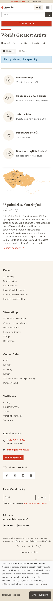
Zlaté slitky (8, 276)
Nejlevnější (34, 43)
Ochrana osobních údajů (29, 546)
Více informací (40, 584)
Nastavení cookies (11, 595)
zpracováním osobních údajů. (35, 503)
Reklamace (9, 341)
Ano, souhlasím (40, 595)
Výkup (6, 336)
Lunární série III (10, 285)
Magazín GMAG (11, 407)
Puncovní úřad (10, 383)
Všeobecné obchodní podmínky (19, 378)
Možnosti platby (11, 327)
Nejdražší (46, 43)
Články (6, 402)
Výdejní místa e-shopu (14, 318)
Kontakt (7, 365)
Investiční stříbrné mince (15, 294)
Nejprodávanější (20, 43)
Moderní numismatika (14, 299)
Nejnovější (5, 43)
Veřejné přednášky (12, 416)
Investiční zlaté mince (14, 290)
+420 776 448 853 (18, 2)
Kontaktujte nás (13, 457)
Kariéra (6, 374)
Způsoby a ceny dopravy (16, 323)
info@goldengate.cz (18, 449)
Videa (6, 411)
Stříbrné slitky (10, 281)
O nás (6, 360)
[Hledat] (48, 14)
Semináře (8, 420)
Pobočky (7, 369)
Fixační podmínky (12, 332)
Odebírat (42, 497)
